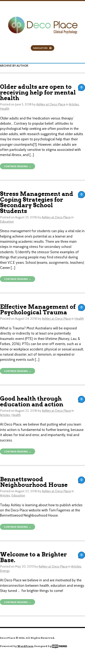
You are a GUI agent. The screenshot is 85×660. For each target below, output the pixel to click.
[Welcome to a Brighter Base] (42, 23)
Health (4, 109)
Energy (5, 571)
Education (7, 222)
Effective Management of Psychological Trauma (38, 309)
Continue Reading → (17, 166)
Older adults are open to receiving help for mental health (38, 92)
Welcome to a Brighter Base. (33, 557)
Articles (74, 104)
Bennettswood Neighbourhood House (34, 482)
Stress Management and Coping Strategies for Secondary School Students (36, 202)
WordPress (25, 646)
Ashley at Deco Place (50, 104)
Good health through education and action (31, 401)
